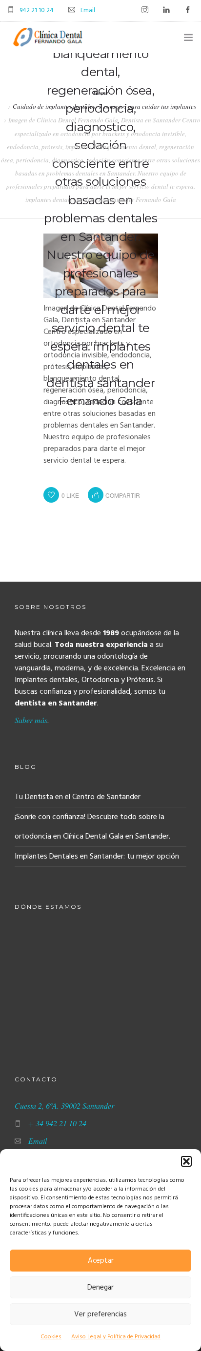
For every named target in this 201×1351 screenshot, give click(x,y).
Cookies (50, 1337)
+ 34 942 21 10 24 (57, 1123)
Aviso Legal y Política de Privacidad (116, 1337)
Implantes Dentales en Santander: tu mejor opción (97, 856)
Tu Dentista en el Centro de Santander (78, 797)
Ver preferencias (100, 1314)
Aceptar (101, 1261)
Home (100, 92)
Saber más (31, 720)
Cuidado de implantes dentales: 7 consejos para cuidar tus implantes (104, 106)
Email (87, 10)
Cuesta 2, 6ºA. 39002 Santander (64, 1105)
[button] (186, 1161)
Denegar (100, 1287)
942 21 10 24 (37, 10)
